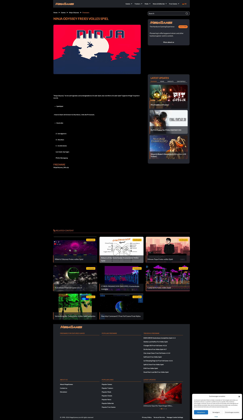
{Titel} (216, 416)
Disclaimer (63, 392)
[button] (239, 396)
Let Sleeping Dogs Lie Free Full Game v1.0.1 (158, 361)
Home (55, 12)
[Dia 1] (160, 408)
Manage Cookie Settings (175, 417)
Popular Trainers (107, 388)
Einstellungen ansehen (232, 412)
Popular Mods (106, 392)
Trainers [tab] (153, 81)
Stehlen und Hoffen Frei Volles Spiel (156, 342)
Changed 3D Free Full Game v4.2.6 (155, 345)
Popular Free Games (109, 407)
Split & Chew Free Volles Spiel (154, 364)
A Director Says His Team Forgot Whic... (146, 406)
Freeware (85, 12)
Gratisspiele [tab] (181, 81)
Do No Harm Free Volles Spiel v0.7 (155, 349)
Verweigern (216, 412)
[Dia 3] (163, 408)
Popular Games (107, 384)
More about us (168, 42)
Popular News (106, 399)
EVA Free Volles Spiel (151, 368)
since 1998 (183, 27)
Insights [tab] (170, 81)
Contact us (63, 388)
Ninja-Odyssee (74, 12)
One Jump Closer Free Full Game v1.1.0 (157, 353)
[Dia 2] (161, 408)
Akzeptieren (201, 412)
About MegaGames (66, 384)
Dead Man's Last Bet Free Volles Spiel (156, 372)
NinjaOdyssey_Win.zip (61, 167)
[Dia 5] (166, 408)
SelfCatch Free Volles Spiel (153, 357)
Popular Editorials (108, 403)
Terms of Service (159, 417)
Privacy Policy (147, 417)
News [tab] (162, 81)
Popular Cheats (107, 396)
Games (63, 12)
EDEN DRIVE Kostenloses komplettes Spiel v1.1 (160, 338)
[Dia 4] (164, 408)
